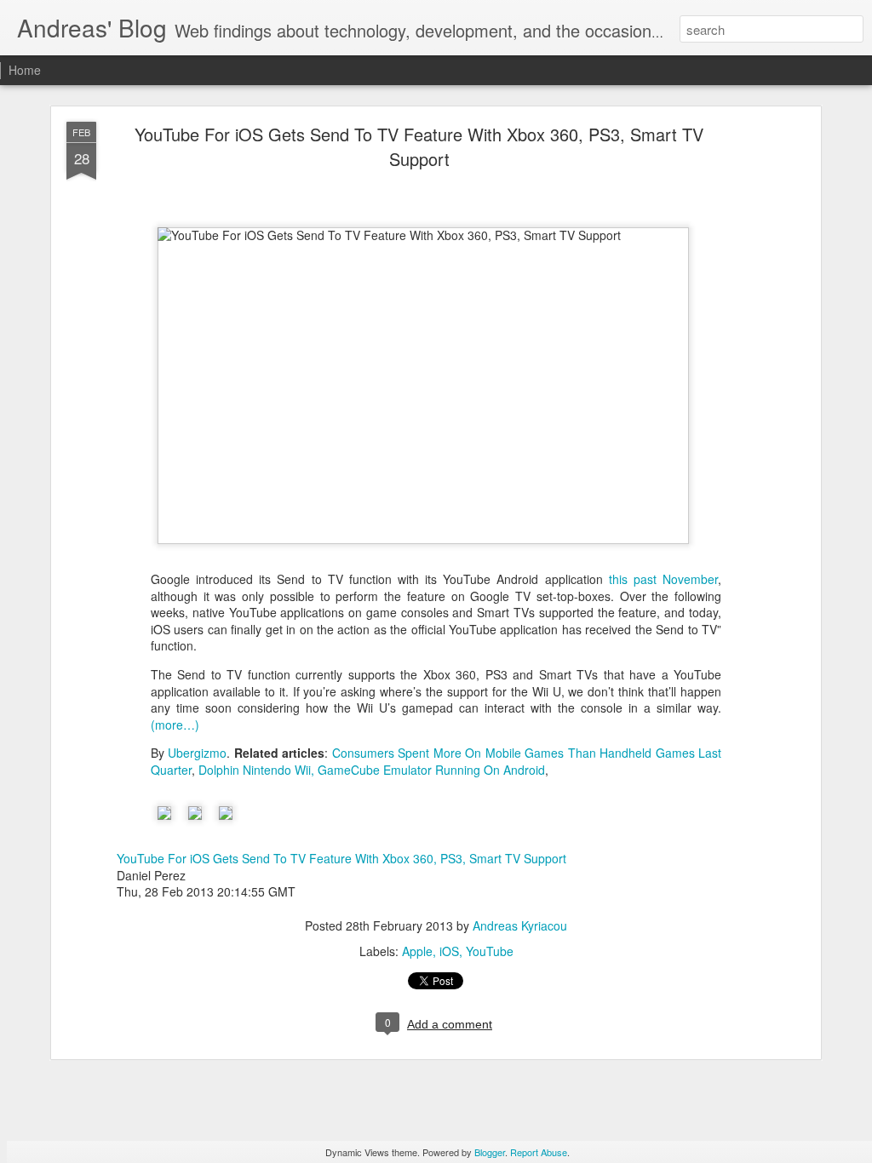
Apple (417, 951)
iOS (449, 951)
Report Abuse (538, 1152)
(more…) (175, 724)
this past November (663, 578)
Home (25, 69)
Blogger (489, 1152)
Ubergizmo (197, 752)
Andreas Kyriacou (520, 925)
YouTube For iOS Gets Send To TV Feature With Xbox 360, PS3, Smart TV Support (419, 146)
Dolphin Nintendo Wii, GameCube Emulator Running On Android (371, 769)
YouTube (489, 951)
